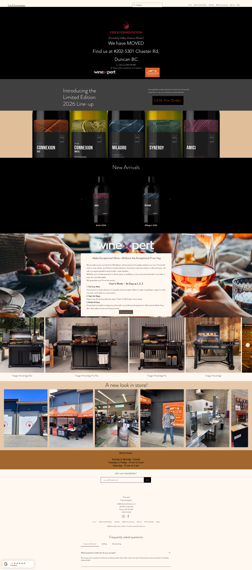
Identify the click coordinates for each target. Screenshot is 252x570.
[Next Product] (170, 199)
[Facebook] (128, 516)
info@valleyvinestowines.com (126, 504)
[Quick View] (101, 199)
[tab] (90, 543)
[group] (126, 201)
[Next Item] (248, 345)
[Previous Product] (82, 199)
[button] (211, 4)
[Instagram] (123, 516)
